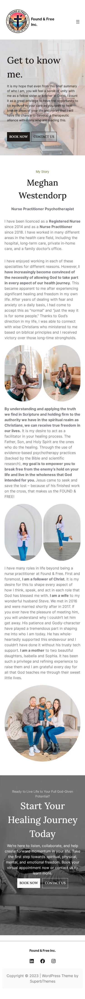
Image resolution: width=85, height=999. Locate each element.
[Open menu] (77, 21)
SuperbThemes (42, 981)
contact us (44, 137)
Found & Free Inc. (42, 950)
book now (18, 137)
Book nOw (28, 883)
